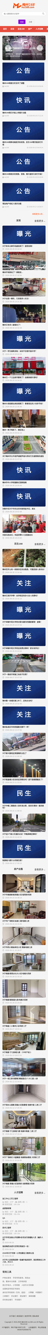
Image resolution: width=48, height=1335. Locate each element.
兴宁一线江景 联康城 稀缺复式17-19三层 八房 (20, 1079)
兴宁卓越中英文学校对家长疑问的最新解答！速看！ (22, 622)
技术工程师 (6, 1228)
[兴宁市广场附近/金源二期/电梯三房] (24, 918)
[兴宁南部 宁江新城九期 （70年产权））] (24, 1049)
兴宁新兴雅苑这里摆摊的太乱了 (14, 753)
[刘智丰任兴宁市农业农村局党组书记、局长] (24, 506)
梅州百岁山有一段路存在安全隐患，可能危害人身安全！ (24, 569)
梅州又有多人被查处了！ (11, 325)
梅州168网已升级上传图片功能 (14, 113)
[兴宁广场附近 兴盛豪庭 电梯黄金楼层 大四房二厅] (24, 1154)
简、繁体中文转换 (9, 1281)
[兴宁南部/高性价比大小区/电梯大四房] (24, 971)
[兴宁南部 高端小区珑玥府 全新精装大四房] (24, 1181)
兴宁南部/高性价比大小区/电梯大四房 (16, 974)
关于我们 (12, 1316)
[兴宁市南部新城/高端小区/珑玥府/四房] (24, 892)
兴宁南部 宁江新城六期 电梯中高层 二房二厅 (19, 1131)
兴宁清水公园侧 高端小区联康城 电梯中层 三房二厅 (22, 1105)
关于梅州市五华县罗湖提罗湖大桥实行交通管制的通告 (23, 456)
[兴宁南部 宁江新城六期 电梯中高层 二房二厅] (24, 1128)
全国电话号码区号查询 (11, 1289)
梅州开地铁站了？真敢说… (12, 272)
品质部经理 (6, 1208)
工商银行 (5, 1296)
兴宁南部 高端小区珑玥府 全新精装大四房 (18, 1184)
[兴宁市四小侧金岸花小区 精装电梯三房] (24, 944)
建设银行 (23, 1296)
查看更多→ (40, 221)
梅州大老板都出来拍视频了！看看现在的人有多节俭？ (23, 404)
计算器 (31, 1292)
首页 (5, 29)
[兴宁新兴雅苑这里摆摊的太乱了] (24, 750)
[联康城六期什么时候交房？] (24, 858)
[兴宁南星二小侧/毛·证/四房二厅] (24, 1023)
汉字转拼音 (22, 1281)
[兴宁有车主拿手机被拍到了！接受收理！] (24, 243)
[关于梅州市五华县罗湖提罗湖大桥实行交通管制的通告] (24, 453)
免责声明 (28, 1316)
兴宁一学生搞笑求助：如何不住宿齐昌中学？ (19, 351)
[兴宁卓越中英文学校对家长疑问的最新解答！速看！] (24, 619)
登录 (22, 22)
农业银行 (14, 1296)
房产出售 (18, 869)
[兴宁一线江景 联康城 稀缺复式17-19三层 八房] (24, 1076)
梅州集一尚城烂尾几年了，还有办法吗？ (17, 701)
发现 (12, 29)
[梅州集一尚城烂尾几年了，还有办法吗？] (24, 698)
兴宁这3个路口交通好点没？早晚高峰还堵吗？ (20, 834)
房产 (30, 29)
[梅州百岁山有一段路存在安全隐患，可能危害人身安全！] (24, 567)
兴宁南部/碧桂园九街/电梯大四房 (15, 1000)
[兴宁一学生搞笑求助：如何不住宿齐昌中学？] (24, 348)
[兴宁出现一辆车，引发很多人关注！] (24, 296)
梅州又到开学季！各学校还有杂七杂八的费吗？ (20, 596)
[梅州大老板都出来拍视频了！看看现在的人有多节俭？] (24, 401)
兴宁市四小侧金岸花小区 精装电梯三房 (17, 947)
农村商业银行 (7, 1300)
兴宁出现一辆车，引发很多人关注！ (16, 299)
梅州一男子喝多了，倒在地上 (13, 430)
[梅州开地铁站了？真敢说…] (24, 269)
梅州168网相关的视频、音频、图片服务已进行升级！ (22, 174)
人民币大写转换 (28, 1285)
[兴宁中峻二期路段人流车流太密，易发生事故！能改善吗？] (24, 803)
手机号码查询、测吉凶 (21, 1278)
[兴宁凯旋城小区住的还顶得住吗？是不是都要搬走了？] (24, 777)
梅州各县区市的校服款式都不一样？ (16, 727)
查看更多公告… (38, 214)
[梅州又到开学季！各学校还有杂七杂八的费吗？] (24, 593)
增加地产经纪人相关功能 (11, 204)
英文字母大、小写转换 (11, 1285)
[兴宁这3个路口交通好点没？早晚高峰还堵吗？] (24, 831)
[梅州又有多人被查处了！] (24, 322)
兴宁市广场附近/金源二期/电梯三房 (15, 921)
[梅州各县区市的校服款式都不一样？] (24, 724)
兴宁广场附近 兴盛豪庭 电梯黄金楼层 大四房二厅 (21, 1157)
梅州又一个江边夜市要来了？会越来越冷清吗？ (20, 377)
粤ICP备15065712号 (18, 1327)
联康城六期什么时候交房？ (12, 860)
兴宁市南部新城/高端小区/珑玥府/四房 (17, 895)
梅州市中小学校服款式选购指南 (14, 482)
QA (3, 1218)
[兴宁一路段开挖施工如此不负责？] (24, 672)
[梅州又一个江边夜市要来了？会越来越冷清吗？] (24, 375)
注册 (30, 22)
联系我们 (20, 1316)
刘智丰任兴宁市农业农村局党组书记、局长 (18, 509)
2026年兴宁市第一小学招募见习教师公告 (18, 1253)
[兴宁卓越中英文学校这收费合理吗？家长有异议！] (24, 645)
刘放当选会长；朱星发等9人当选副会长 (17, 535)
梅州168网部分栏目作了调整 (13, 83)
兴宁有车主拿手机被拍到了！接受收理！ (17, 246)
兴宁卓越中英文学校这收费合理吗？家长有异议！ (21, 648)
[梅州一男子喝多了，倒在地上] (24, 427)
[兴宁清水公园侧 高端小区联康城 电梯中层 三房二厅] (24, 1102)
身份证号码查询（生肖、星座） (14, 1292)
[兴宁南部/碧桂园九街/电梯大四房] (24, 997)
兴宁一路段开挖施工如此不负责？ (15, 674)
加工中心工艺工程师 (10, 1199)
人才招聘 (39, 29)
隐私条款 (35, 1316)
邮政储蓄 (32, 1296)
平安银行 (18, 1300)
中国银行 (38, 1292)
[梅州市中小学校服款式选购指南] (24, 480)
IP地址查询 (6, 1278)
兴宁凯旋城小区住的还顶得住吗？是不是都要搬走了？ (23, 780)
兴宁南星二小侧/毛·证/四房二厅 (14, 1026)
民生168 (21, 29)
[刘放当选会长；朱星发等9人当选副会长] (24, 532)
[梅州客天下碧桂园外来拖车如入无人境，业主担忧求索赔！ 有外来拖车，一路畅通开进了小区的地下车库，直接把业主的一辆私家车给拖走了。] (24, 59)
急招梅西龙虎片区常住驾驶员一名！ (16, 1246)
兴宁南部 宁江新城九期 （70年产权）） (17, 1052)
